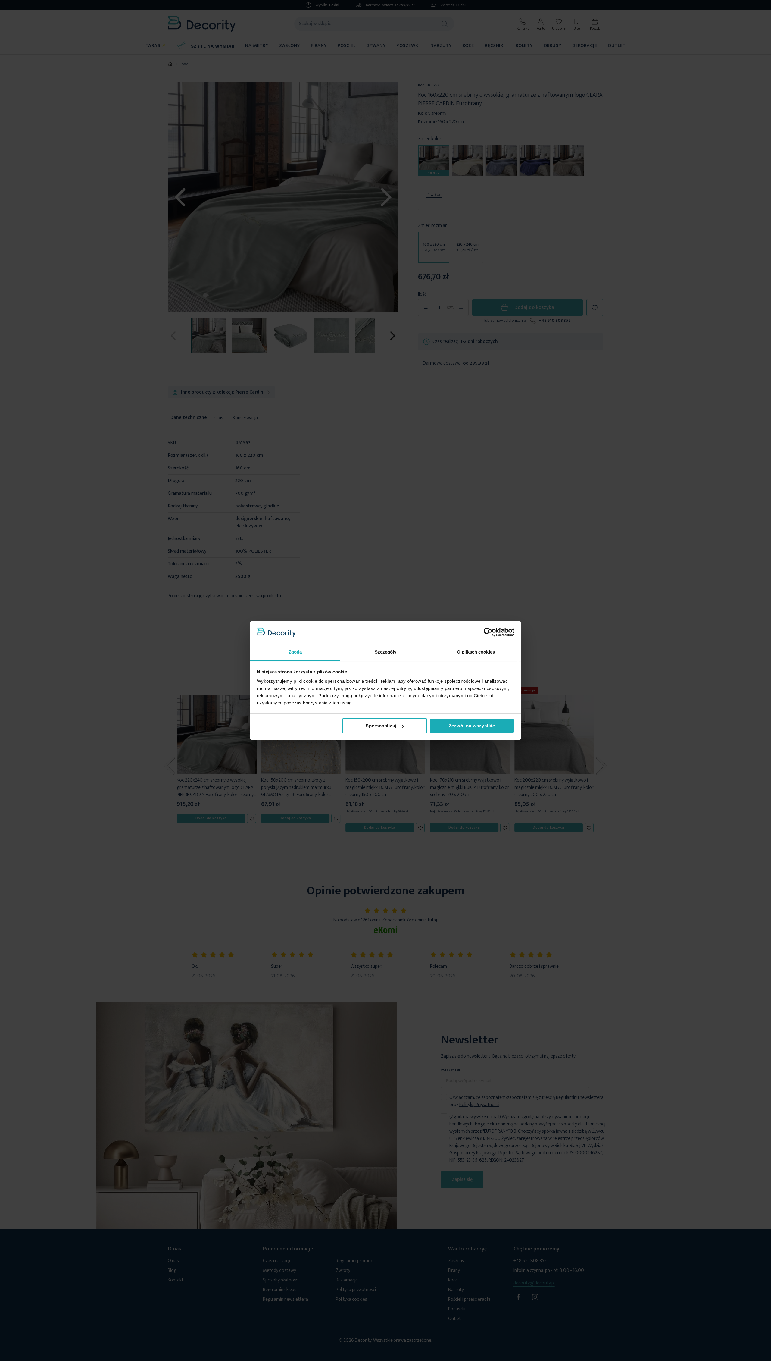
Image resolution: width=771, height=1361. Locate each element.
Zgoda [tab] (295, 651)
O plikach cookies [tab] (476, 651)
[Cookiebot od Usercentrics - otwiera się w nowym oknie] (488, 632)
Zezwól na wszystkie (472, 725)
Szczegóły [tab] (386, 651)
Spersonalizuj (381, 725)
